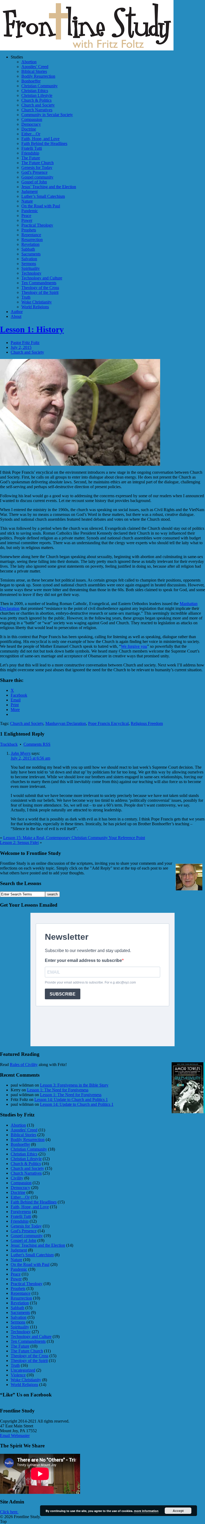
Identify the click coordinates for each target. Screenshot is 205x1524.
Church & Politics (36, 100)
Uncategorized (23, 1370)
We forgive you (134, 646)
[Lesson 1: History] (80, 464)
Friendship (30, 153)
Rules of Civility (24, 1064)
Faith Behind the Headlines (44, 143)
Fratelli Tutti (31, 148)
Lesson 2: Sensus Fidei (19, 842)
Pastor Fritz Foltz (25, 342)
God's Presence (24, 1231)
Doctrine (28, 129)
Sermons (28, 263)
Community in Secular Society (47, 114)
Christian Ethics (34, 90)
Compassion (31, 119)
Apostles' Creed (24, 1130)
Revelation (30, 244)
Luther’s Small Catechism (43, 196)
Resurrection (32, 239)
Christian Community (39, 86)
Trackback (9, 744)
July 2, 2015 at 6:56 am (30, 758)
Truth (25, 297)
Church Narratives (36, 110)
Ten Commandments (38, 283)
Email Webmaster (15, 1435)
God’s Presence (34, 172)
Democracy (31, 124)
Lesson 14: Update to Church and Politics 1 (71, 1099)
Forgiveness (21, 1211)
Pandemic (29, 210)
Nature (27, 201)
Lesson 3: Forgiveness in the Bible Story (74, 1085)
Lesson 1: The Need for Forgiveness (57, 1090)
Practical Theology (37, 225)
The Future (30, 158)
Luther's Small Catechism (32, 1255)
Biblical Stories (34, 71)
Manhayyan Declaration (65, 723)
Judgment (29, 191)
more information (146, 1511)
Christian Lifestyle (36, 95)
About (16, 316)
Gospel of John (34, 182)
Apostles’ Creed (34, 66)
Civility (17, 1178)
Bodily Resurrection (38, 76)
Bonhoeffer (31, 81)
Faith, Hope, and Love (40, 138)
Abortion (29, 62)
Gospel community (37, 177)
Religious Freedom (147, 723)
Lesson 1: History (32, 329)
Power (26, 220)
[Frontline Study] (87, 49)
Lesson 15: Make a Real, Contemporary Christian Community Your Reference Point (74, 837)
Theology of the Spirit (39, 292)
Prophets (28, 230)
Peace (26, 215)
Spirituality (30, 268)
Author (17, 311)
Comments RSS (36, 744)
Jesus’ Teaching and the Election (48, 186)
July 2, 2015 (21, 347)
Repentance (31, 234)
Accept (178, 1510)
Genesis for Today (36, 167)
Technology (31, 273)
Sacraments (31, 254)
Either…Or (30, 134)
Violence (18, 1375)
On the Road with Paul (40, 206)
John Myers (20, 753)
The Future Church (37, 162)
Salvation (29, 258)
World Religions (35, 307)
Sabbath (28, 249)
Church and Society (38, 105)
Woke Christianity (36, 302)
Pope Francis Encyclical (108, 723)
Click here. (9, 1512)
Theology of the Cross (40, 287)
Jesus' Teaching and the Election (38, 1245)
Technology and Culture (41, 278)
